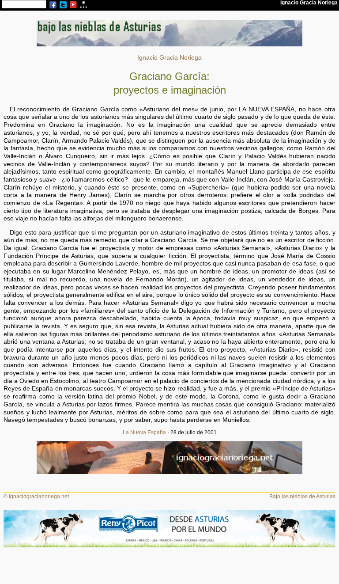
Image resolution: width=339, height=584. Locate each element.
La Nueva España (144, 432)
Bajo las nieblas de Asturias (302, 496)
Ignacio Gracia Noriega (169, 57)
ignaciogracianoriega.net (39, 496)
